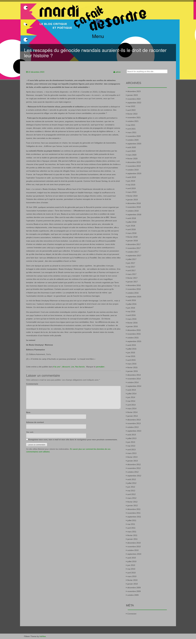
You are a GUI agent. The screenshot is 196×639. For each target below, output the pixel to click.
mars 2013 (131, 453)
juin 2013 (131, 442)
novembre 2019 (134, 166)
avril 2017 (131, 270)
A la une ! (57, 367)
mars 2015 (131, 364)
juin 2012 (131, 487)
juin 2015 (131, 352)
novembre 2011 (134, 513)
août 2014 (131, 390)
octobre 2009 (133, 595)
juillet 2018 (131, 222)
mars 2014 (131, 408)
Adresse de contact (35, 422)
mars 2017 (131, 274)
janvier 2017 (132, 282)
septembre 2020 (134, 144)
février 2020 (132, 158)
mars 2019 (131, 192)
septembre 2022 (134, 103)
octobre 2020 (133, 140)
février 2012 (132, 502)
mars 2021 (131, 132)
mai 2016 (131, 311)
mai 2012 (131, 491)
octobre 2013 (133, 427)
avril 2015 (131, 360)
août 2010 (131, 558)
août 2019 (131, 177)
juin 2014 (131, 397)
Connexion (131, 614)
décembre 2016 (134, 285)
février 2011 (132, 535)
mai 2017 (131, 267)
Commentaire (32, 384)
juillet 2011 (131, 520)
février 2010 (132, 580)
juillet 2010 (131, 561)
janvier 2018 (132, 241)
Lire (72, 367)
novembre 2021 (134, 117)
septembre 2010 (134, 554)
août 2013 (131, 435)
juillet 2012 (131, 483)
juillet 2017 (131, 259)
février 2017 (132, 278)
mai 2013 (131, 446)
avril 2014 (131, 405)
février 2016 (132, 323)
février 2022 (132, 114)
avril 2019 (131, 188)
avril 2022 (131, 110)
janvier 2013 (132, 461)
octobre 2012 (133, 472)
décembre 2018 (134, 203)
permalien (100, 367)
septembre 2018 (134, 214)
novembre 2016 (134, 289)
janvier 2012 (132, 505)
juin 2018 (131, 226)
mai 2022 (131, 106)
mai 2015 (131, 356)
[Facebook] (98, 21)
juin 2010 (131, 565)
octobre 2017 (133, 252)
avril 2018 (131, 229)
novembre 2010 (134, 546)
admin (118, 72)
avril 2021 (131, 129)
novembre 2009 (134, 591)
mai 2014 (131, 401)
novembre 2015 (134, 334)
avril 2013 (131, 449)
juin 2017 (131, 263)
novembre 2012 (134, 468)
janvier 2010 (132, 584)
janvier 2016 (132, 326)
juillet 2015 (131, 349)
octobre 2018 (133, 211)
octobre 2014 (133, 382)
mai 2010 (131, 569)
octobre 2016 (133, 293)
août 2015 (131, 345)
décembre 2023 (134, 91)
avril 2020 (131, 151)
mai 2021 (131, 125)
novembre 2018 (134, 207)
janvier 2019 (132, 200)
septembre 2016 (134, 297)
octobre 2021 (133, 121)
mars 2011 (131, 532)
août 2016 (131, 300)
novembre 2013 (134, 423)
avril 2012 (131, 494)
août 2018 (131, 218)
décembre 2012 (134, 464)
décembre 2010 (134, 543)
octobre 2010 (133, 550)
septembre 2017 (134, 255)
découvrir (66, 367)
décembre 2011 (134, 509)
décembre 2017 (134, 244)
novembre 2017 (134, 248)
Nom (28, 412)
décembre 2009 (134, 588)
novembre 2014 (134, 379)
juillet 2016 (131, 304)
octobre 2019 (133, 170)
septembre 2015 (134, 341)
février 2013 (132, 457)
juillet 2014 (131, 394)
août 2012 (131, 479)
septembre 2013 (134, 431)
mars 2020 (131, 155)
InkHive (42, 636)
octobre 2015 (133, 338)
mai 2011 (131, 524)
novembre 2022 (134, 99)
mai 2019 (131, 185)
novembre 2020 (134, 136)
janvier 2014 (132, 416)
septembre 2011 (134, 517)
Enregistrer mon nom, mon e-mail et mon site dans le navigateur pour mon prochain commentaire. (72, 439)
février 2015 (132, 367)
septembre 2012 (134, 476)
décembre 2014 (134, 375)
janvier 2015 (132, 371)
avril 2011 (131, 528)
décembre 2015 (134, 330)
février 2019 (132, 196)
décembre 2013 (134, 420)
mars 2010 (131, 576)
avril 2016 (131, 315)
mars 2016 (131, 319)
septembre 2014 (134, 386)
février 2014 (132, 412)
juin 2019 (131, 181)
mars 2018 (131, 233)
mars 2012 (131, 498)
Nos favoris (80, 367)
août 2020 (131, 147)
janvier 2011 (132, 539)
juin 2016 (131, 308)
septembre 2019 (134, 173)
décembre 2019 (134, 162)
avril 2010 (131, 573)
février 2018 (132, 237)
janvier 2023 (132, 95)
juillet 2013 (131, 438)
